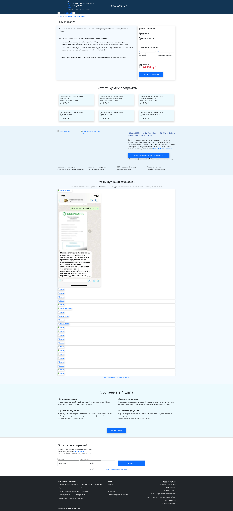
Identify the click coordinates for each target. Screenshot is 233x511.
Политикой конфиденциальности (116, 469)
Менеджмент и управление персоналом (71, 498)
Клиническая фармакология (150, 114)
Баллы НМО (99, 484)
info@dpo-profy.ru (169, 490)
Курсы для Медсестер (66, 488)
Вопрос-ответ (112, 491)
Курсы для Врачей (86, 484)
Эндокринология (66, 114)
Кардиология (64, 98)
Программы (111, 488)
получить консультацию (151, 74)
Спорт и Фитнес (81, 488)
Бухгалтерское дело (65, 495)
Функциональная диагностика (111, 98)
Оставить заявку (116, 430)
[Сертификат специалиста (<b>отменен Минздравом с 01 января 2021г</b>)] (166, 51)
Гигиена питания (106, 114)
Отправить (132, 463)
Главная (110, 484)
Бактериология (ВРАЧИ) (148, 98)
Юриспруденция (79, 495)
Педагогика (85, 491)
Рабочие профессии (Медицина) (69, 491)
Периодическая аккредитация (68, 484)
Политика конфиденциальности (118, 495)
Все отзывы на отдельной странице (116, 377)
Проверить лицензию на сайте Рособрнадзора (148, 155)
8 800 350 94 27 (118, 5)
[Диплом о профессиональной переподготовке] (147, 51)
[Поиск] (73, 13)
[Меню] (59, 13)
